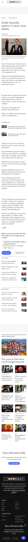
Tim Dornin (5, 34)
